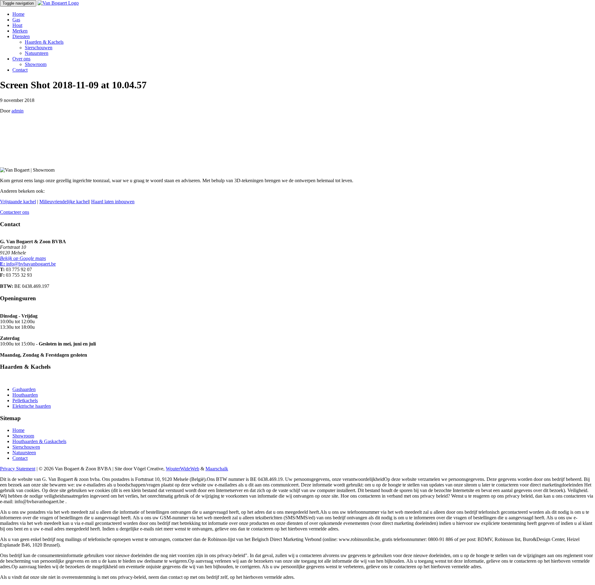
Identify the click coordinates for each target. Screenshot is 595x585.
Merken (20, 30)
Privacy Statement (17, 468)
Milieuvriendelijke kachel (64, 201)
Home (18, 14)
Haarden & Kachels (44, 42)
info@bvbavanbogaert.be (28, 263)
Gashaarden (24, 389)
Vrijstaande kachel (18, 201)
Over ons (21, 58)
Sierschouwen (38, 47)
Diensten (21, 36)
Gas (16, 19)
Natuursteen (36, 53)
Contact (20, 70)
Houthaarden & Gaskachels (39, 441)
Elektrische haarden (31, 406)
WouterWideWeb (182, 468)
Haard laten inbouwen (112, 201)
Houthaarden (25, 395)
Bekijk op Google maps (23, 258)
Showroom (35, 64)
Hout (17, 25)
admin (17, 110)
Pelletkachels (25, 400)
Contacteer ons (14, 212)
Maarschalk (216, 468)
